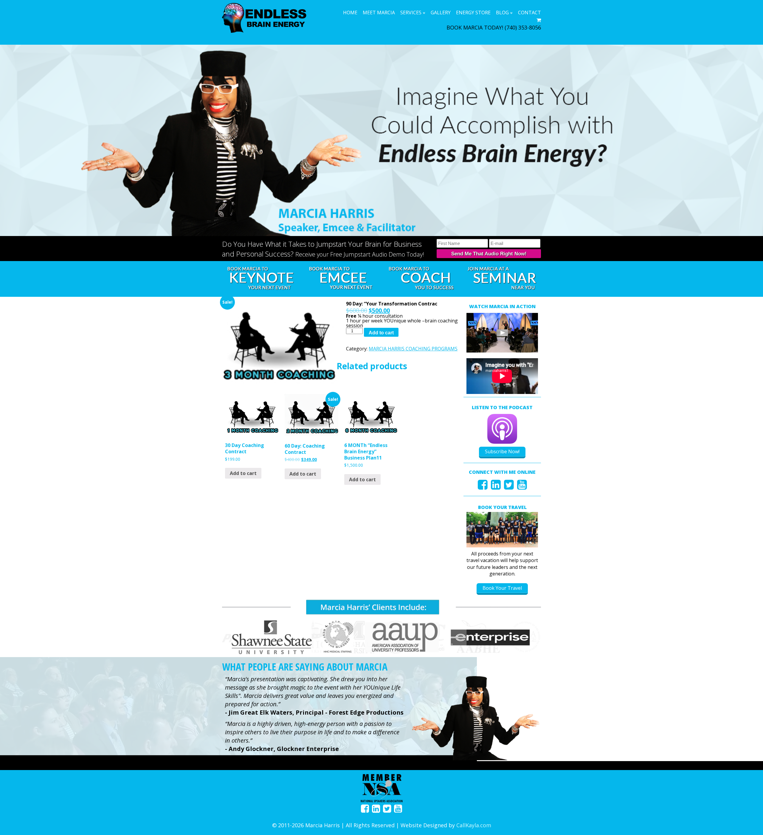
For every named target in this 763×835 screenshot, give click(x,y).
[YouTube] (522, 487)
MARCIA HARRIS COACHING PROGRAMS (413, 348)
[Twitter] (509, 487)
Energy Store (473, 12)
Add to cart (381, 332)
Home (350, 12)
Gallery (441, 12)
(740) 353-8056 (523, 27)
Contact (529, 12)
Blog (502, 12)
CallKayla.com (473, 825)
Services (410, 12)
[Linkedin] (496, 487)
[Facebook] (483, 487)
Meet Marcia (379, 12)
